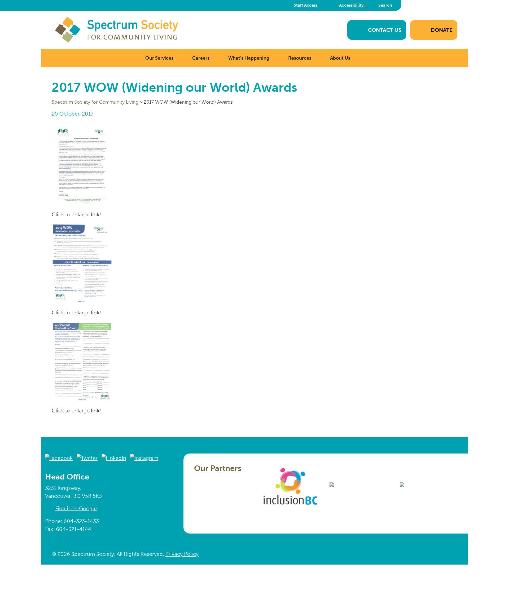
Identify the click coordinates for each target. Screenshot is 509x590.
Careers (200, 58)
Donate (442, 30)
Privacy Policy (182, 554)
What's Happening (248, 58)
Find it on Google (76, 508)
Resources (299, 58)
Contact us (384, 30)
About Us (340, 58)
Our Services (159, 58)
